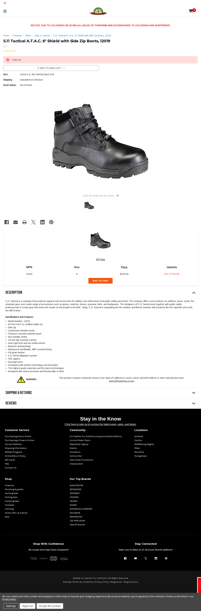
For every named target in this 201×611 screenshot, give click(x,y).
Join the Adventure (132, 332)
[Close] (160, 277)
